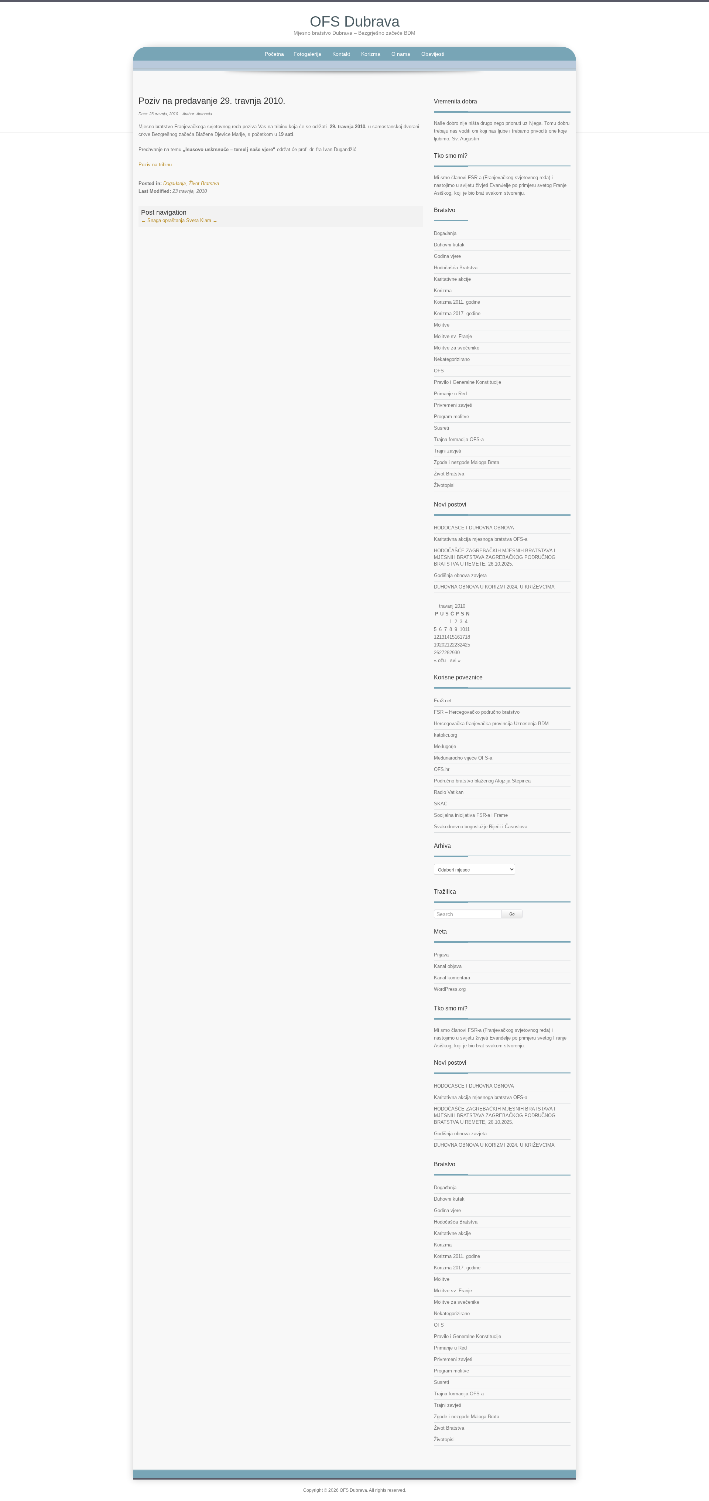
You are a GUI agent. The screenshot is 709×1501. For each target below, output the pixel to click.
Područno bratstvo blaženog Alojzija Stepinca (482, 781)
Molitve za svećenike (456, 348)
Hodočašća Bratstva (455, 267)
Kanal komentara (452, 977)
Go (512, 914)
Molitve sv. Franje (453, 336)
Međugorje (445, 746)
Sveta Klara (202, 220)
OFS (439, 370)
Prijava (441, 955)
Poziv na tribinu (155, 164)
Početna (274, 54)
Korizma (370, 54)
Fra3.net (443, 700)
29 (452, 652)
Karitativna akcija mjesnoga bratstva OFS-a (480, 539)
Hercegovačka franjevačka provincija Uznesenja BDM (491, 723)
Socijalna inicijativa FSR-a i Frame (471, 815)
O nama (400, 54)
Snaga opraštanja (163, 220)
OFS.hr (441, 769)
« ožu (440, 660)
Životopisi (444, 485)
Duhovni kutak (449, 245)
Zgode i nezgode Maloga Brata (466, 462)
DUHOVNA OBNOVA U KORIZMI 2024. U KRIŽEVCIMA (494, 587)
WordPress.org (450, 989)
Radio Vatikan (448, 792)
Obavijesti (432, 54)
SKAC (440, 803)
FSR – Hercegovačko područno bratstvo (477, 712)
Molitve (441, 325)
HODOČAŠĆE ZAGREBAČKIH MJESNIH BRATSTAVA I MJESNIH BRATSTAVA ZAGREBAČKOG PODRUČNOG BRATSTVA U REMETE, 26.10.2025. (494, 557)
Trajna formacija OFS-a (459, 439)
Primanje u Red (450, 393)
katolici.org (445, 735)
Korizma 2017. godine (457, 313)
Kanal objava (448, 966)
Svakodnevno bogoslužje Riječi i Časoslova (480, 826)
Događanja (174, 183)
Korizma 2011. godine (457, 302)
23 (457, 645)
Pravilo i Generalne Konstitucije (467, 382)
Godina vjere (447, 256)
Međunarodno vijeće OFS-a (463, 758)
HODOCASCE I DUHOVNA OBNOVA (474, 528)
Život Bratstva (204, 183)
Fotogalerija (307, 54)
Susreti (441, 428)
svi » (455, 660)
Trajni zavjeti (447, 451)
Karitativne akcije (452, 279)
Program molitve (451, 416)
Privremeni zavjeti (453, 405)
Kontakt (341, 54)
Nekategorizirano (452, 359)
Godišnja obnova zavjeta (460, 575)
